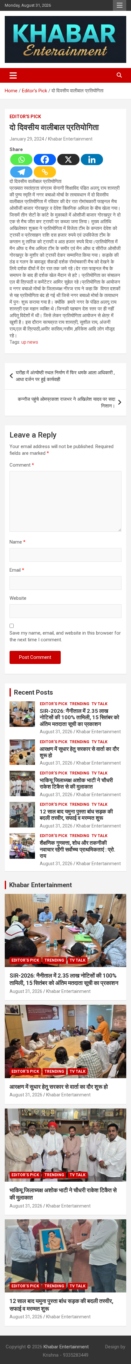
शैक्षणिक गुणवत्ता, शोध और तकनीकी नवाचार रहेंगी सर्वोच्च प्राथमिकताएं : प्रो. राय (77, 849)
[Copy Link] (45, 172)
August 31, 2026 (56, 731)
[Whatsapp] (21, 159)
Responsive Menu (119, 5)
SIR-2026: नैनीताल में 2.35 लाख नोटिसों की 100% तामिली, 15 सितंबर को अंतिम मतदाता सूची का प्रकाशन (79, 717)
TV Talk (99, 704)
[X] (68, 159)
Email (17, 570)
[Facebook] (45, 159)
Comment (22, 465)
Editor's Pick (25, 116)
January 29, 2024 (27, 138)
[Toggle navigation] (13, 75)
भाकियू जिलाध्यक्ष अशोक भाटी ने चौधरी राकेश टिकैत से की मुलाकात (76, 783)
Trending (79, 704)
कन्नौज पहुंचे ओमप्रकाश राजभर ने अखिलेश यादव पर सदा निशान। (66, 402)
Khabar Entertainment (70, 138)
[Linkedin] (92, 159)
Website (18, 598)
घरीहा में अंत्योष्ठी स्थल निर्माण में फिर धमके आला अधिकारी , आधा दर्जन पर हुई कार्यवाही (65, 376)
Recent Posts (33, 692)
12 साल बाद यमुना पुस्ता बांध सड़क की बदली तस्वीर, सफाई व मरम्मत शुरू (76, 814)
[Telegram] (21, 172)
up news (29, 342)
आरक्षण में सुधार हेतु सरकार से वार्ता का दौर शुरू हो (59, 1086)
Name (17, 542)
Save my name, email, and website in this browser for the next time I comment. (65, 636)
